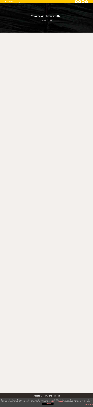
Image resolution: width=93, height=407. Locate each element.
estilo (51, 93)
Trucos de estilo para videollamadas (28, 79)
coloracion (54, 120)
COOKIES (57, 396)
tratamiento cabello (73, 178)
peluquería (58, 250)
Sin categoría (78, 120)
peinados (57, 93)
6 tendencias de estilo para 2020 (26, 366)
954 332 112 (11, 2)
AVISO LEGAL (37, 396)
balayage (13, 120)
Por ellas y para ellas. (20, 239)
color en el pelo (44, 120)
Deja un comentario (30, 93)
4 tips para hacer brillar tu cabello (27, 100)
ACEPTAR (48, 404)
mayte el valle (48, 250)
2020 (41, 93)
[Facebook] (76, 1)
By (76, 93)
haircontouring (68, 120)
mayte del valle (51, 178)
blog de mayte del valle (31, 120)
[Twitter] (79, 1)
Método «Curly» (17, 304)
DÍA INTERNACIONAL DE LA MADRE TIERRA (33, 171)
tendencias (64, 93)
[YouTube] (83, 1)
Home (44, 21)
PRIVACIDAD (48, 396)
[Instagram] (86, 1)
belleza (45, 93)
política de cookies (57, 401)
